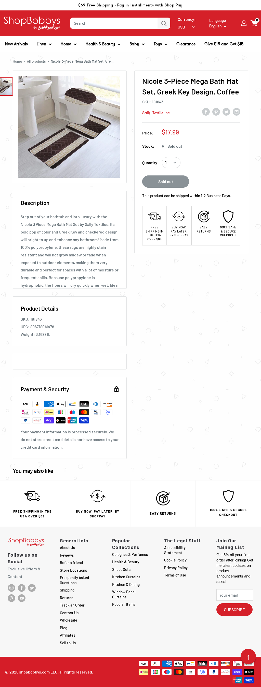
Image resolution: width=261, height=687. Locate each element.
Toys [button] (158, 44)
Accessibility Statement (175, 550)
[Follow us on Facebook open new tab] (21, 588)
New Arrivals (16, 44)
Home (17, 61)
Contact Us (69, 612)
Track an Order (72, 605)
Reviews (67, 555)
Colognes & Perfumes (130, 554)
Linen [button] (41, 44)
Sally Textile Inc (156, 113)
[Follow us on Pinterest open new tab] (11, 598)
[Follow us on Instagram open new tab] (11, 588)
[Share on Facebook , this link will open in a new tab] (206, 111)
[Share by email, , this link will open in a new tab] (236, 111)
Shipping (67, 590)
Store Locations (73, 570)
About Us (67, 547)
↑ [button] (248, 656)
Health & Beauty (125, 561)
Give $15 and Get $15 (224, 44)
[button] (254, 23)
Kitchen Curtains (126, 576)
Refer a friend (71, 562)
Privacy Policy (176, 567)
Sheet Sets (121, 569)
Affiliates (67, 635)
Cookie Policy (175, 560)
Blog (63, 627)
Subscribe (234, 609)
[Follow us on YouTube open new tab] (21, 598)
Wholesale (68, 620)
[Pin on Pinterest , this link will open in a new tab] (216, 111)
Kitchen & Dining (126, 584)
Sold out (165, 181)
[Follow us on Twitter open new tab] (32, 588)
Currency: (187, 19)
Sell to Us (68, 642)
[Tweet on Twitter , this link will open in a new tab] (226, 111)
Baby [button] (134, 44)
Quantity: (150, 162)
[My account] (243, 23)
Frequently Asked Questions (74, 580)
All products (36, 61)
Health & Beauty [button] (100, 44)
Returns (66, 597)
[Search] (164, 23)
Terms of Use (175, 575)
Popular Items (123, 604)
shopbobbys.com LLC (38, 671)
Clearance (185, 44)
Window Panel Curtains (124, 594)
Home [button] (66, 44)
